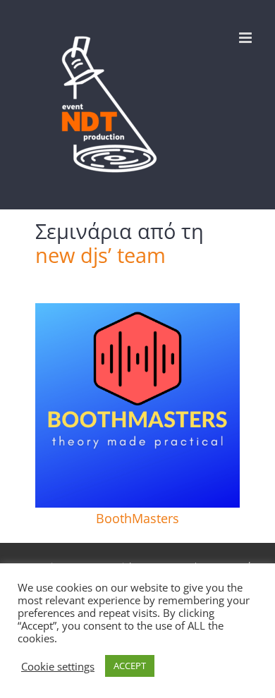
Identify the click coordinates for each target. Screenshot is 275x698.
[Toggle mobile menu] (246, 37)
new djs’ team (100, 255)
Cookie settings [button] (57, 666)
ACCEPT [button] (130, 665)
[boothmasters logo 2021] (137, 309)
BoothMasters (137, 518)
